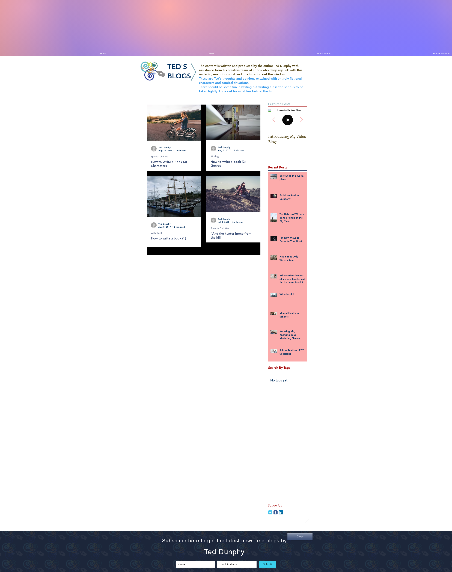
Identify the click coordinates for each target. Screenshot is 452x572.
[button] (307, 521)
